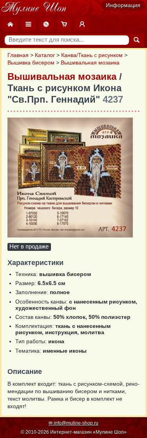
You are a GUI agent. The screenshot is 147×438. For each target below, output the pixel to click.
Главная (18, 55)
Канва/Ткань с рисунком (92, 55)
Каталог (45, 55)
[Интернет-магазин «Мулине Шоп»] (34, 8)
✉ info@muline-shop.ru (73, 423)
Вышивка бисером (30, 63)
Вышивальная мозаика (90, 63)
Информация (123, 5)
